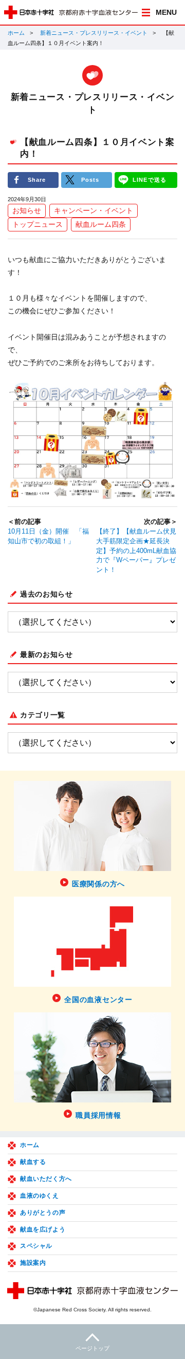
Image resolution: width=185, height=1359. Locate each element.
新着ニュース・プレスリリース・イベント (93, 33)
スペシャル (36, 1245)
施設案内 (33, 1262)
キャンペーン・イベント (93, 210)
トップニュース (37, 224)
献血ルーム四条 (101, 224)
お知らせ (26, 210)
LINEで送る (149, 180)
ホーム (16, 33)
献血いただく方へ (46, 1178)
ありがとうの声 (42, 1212)
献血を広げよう (42, 1229)
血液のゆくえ (39, 1195)
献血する (33, 1161)
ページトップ (92, 1348)
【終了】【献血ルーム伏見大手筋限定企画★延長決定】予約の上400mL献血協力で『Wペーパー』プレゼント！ (136, 551)
